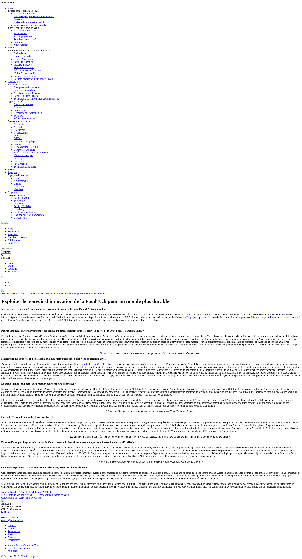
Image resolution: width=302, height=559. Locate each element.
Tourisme (12, 268)
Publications (14, 240)
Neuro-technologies (23, 155)
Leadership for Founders (26, 212)
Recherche (6, 2)
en (9, 285)
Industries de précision (25, 90)
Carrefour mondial (23, 56)
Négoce (18, 107)
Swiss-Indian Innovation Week (29, 22)
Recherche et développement (28, 112)
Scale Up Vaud (21, 198)
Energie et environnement (26, 87)
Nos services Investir (24, 13)
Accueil (5, 293)
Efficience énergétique (25, 141)
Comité (17, 178)
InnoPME (19, 203)
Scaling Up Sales (22, 206)
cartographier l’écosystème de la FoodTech (97, 364)
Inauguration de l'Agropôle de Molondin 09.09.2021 (27, 492)
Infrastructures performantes (28, 70)
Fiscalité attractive (23, 64)
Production (19, 110)
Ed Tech (18, 138)
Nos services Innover (24, 30)
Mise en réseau (21, 44)
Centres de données (23, 104)
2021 (25, 293)
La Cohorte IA (21, 217)
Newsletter (13, 234)
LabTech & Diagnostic (25, 149)
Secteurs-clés (14, 81)
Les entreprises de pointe (20, 548)
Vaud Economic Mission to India (30, 25)
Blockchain (19, 129)
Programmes (14, 192)
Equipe (17, 183)
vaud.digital (13, 551)
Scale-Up (18, 115)
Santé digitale (20, 164)
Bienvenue (13, 271)
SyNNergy (19, 200)
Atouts (11, 47)
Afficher (6, 252)
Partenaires (19, 186)
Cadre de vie (20, 53)
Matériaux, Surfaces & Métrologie (31, 152)
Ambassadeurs (21, 181)
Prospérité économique (25, 76)
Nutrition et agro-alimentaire (28, 93)
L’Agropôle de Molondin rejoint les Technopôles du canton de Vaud (35, 494)
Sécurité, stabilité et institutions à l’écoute (34, 78)
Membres (18, 189)
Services (12, 8)
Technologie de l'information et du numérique (36, 98)
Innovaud (275, 317)
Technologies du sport (25, 166)
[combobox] (15, 248)
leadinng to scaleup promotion (29, 215)
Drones (17, 135)
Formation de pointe (24, 67)
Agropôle (192, 317)
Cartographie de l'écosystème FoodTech (21, 497)
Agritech (18, 127)
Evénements (14, 231)
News (10, 228)
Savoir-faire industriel (24, 61)
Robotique (19, 161)
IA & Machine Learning (26, 146)
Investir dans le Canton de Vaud (23, 545)
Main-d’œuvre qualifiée (25, 73)
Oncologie (19, 158)
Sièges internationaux (24, 118)
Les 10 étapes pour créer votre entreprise (34, 16)
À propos (12, 172)
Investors (18, 19)
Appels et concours (17, 237)
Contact (11, 243)
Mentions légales (29, 556)
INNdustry (19, 209)
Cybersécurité (21, 132)
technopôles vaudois (245, 317)
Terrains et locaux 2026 (25, 39)
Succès (11, 169)
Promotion (19, 42)
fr (8, 282)
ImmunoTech (20, 144)
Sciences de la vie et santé (26, 95)
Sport (10, 266)
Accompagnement (23, 36)
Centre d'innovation (23, 59)
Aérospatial (19, 124)
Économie (13, 263)
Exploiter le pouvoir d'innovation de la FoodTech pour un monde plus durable (66, 293)
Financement (20, 33)
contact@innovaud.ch (12, 520)
